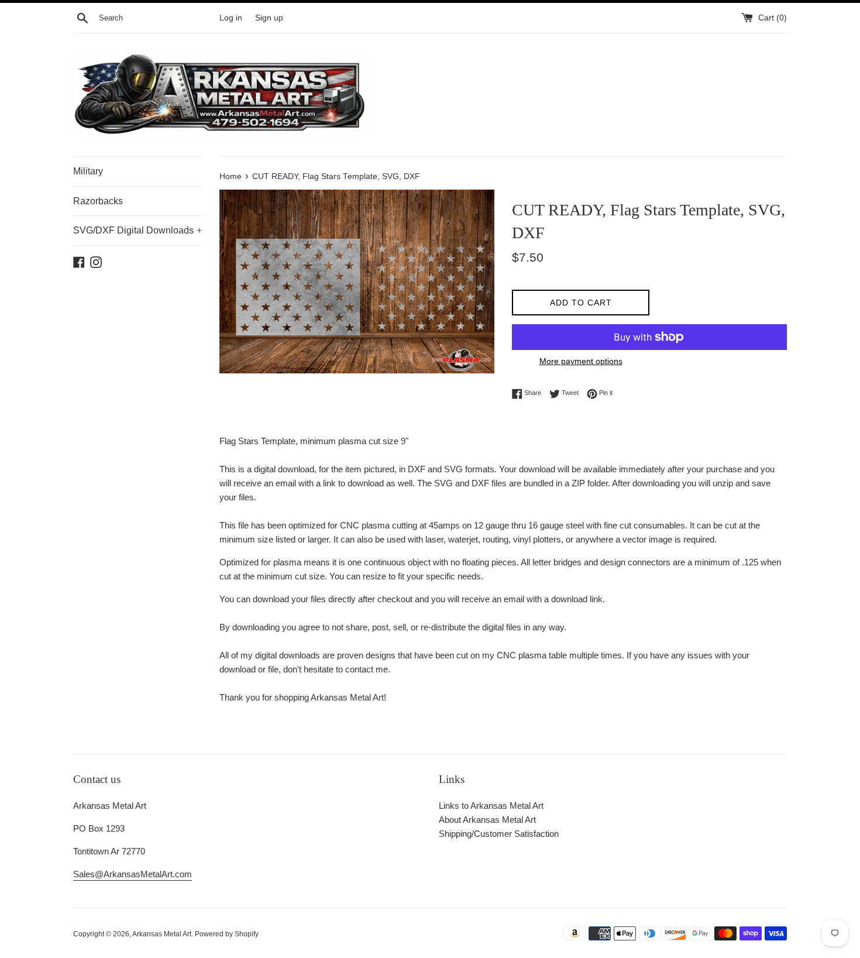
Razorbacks (98, 201)
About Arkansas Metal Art (487, 820)
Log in (230, 17)
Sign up (269, 17)
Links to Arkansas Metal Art (491, 806)
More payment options (580, 361)
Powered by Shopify (227, 934)
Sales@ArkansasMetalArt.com (132, 874)
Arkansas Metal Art (161, 934)
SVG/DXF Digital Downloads (137, 230)
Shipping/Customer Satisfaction (499, 834)
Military (88, 171)
